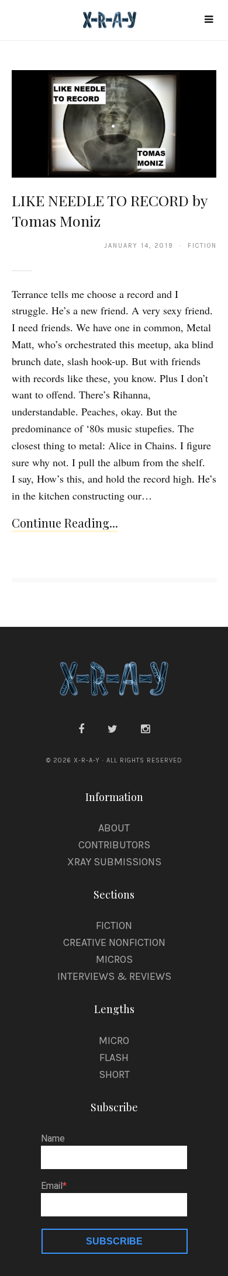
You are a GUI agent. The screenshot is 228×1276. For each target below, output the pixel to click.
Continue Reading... (65, 522)
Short (114, 1074)
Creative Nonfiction (114, 942)
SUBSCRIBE (114, 1241)
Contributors (114, 844)
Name (53, 1138)
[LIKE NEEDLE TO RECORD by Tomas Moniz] (114, 123)
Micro (114, 1040)
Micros (114, 959)
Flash (114, 1057)
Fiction (114, 925)
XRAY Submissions (114, 861)
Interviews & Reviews (114, 976)
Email (52, 1186)
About (114, 827)
